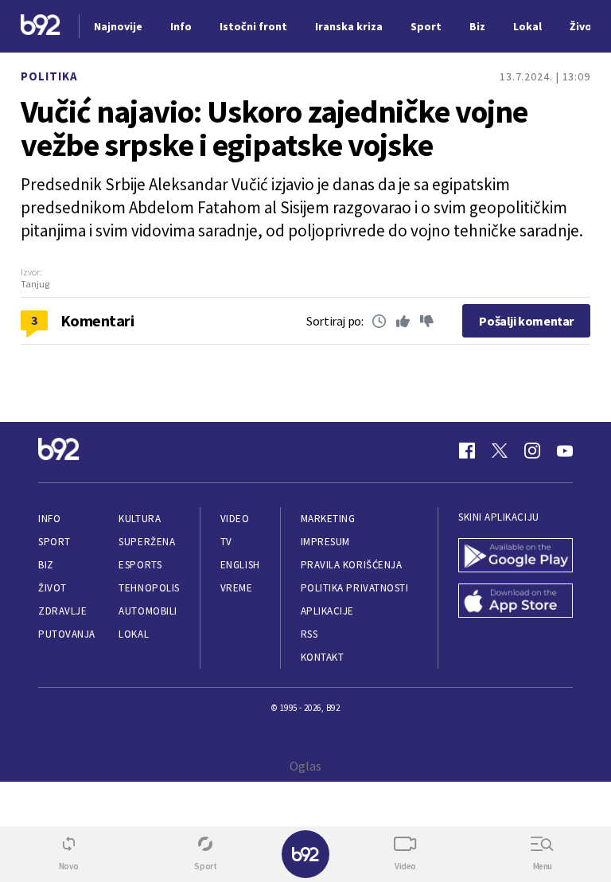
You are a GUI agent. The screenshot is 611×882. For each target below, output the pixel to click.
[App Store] (515, 602)
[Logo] (40, 26)
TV (226, 541)
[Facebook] (467, 451)
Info (49, 518)
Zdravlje (62, 611)
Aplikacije (327, 611)
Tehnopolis (149, 588)
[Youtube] (565, 451)
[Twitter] (500, 451)
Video (235, 518)
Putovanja (66, 634)
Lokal (134, 634)
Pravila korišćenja (352, 565)
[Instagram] (532, 451)
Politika (49, 76)
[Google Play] (515, 557)
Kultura (140, 518)
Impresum (325, 541)
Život (52, 588)
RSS (309, 634)
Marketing (328, 518)
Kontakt (322, 657)
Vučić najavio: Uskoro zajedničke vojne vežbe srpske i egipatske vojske (274, 128)
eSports (140, 565)
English (240, 565)
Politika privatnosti (355, 588)
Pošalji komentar (526, 321)
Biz (46, 565)
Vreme (236, 588)
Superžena (147, 541)
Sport (54, 541)
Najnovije (118, 26)
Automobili (148, 611)
